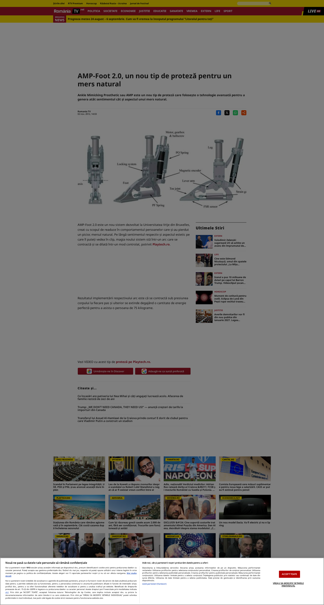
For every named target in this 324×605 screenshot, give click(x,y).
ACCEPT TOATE (289, 574)
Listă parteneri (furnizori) (154, 584)
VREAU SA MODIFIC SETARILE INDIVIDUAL (288, 584)
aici (7, 592)
